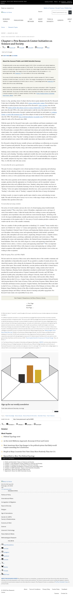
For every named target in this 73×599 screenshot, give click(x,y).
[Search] (70, 12)
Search (40, 11)
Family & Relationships (8, 519)
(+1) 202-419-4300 (6, 489)
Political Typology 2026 (12, 437)
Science (3, 526)
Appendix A (18, 73)
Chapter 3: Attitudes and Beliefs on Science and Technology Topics (24, 466)
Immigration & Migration (8, 502)
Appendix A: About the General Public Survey (17, 469)
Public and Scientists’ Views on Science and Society (18, 36)
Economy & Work (6, 523)
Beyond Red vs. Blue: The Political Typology (19, 456)
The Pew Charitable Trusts (61, 582)
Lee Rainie (14, 55)
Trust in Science (50, 416)
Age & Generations (6, 513)
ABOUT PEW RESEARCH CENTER (9, 578)
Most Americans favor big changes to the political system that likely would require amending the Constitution (30, 446)
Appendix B (50, 81)
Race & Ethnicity (6, 506)
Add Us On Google (7, 52)
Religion (3, 509)
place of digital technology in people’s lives (31, 117)
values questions (43, 105)
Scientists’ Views (42, 416)
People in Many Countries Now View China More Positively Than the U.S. (30, 452)
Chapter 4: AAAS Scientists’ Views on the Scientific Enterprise (22, 468)
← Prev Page (29, 303)
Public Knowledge (9, 416)
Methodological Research (8, 537)
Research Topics (6, 20)
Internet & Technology (8, 530)
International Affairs (7, 498)
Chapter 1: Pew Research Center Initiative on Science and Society (23, 463)
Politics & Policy (6, 495)
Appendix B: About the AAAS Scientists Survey (18, 471)
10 (44, 243)
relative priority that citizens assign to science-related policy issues (26, 108)
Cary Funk (6, 55)
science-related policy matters (36, 103)
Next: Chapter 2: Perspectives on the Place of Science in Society (29, 298)
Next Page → (30, 307)
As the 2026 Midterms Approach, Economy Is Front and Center (26, 441)
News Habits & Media (7, 534)
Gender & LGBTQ (6, 517)
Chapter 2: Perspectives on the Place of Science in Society (21, 465)
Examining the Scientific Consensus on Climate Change (39, 338)
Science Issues (18, 416)
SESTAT (41, 342)
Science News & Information (30, 416)
